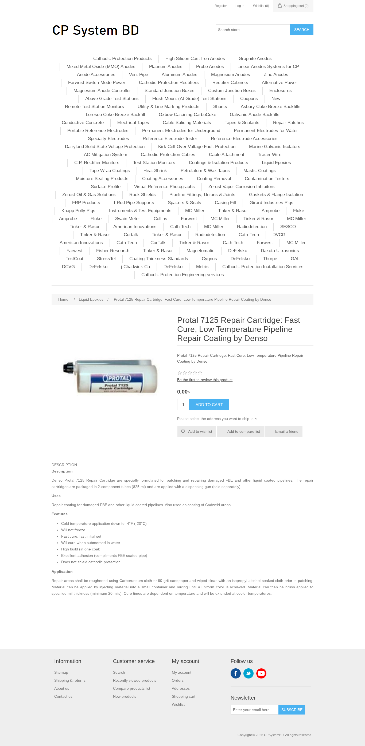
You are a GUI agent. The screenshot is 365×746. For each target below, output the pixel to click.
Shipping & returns (70, 680)
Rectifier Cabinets (230, 82)
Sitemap (61, 672)
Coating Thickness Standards (158, 258)
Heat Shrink (155, 170)
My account (181, 672)
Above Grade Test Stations (112, 98)
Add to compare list (243, 431)
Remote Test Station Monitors (94, 106)
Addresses (181, 688)
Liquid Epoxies (276, 162)
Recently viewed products (134, 680)
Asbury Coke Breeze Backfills (271, 106)
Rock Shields (142, 194)
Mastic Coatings (259, 170)
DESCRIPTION (64, 465)
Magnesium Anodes (230, 74)
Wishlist (178, 704)
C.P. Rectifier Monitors (96, 162)
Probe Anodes (210, 66)
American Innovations (135, 226)
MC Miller (194, 210)
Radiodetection (252, 226)
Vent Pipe (138, 74)
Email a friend (286, 431)
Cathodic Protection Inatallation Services (263, 266)
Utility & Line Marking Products (169, 106)
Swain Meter (127, 218)
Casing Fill (225, 202)
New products (124, 696)
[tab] (182, 465)
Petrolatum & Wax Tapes (205, 170)
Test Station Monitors (154, 162)
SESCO (288, 226)
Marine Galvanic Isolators (274, 146)
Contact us (63, 696)
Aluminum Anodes (179, 74)
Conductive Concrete (83, 122)
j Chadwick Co (135, 266)
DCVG (68, 266)
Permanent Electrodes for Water (266, 130)
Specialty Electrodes (108, 138)
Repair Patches (288, 122)
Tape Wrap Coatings (110, 170)
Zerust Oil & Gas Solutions (89, 194)
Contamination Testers (267, 178)
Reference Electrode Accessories (244, 138)
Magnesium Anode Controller (102, 90)
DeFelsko (237, 250)
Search (301, 29)
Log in (239, 6)
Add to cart (209, 404)
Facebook (236, 673)
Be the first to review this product (204, 380)
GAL (295, 258)
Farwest (189, 218)
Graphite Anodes (255, 58)
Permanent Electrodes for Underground (181, 130)
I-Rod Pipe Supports (134, 202)
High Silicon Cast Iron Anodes (195, 58)
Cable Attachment (226, 154)
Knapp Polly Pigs (78, 210)
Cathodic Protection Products (122, 58)
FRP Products (86, 202)
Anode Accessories (96, 74)
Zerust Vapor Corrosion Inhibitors (241, 186)
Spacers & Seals (184, 202)
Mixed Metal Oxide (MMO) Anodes (101, 66)
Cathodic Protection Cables (168, 154)
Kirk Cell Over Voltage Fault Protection (196, 146)
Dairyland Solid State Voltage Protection (105, 146)
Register (221, 6)
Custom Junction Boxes (232, 90)
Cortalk (131, 234)
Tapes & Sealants (242, 122)
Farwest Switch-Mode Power (96, 82)
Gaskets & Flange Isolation (276, 194)
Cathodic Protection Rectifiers (169, 82)
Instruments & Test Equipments (140, 210)
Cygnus (209, 258)
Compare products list (131, 688)
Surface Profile (106, 186)
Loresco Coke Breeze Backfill (115, 114)
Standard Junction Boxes (170, 90)
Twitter (248, 673)
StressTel (106, 258)
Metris (202, 266)
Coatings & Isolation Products (218, 162)
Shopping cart (183, 696)
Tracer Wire (269, 154)
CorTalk (158, 242)
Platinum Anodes (166, 66)
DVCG (279, 234)
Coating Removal (214, 178)
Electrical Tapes (133, 122)
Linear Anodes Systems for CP (268, 66)
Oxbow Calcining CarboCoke (187, 114)
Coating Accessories (162, 178)
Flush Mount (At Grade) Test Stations (189, 98)
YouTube (261, 673)
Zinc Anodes (276, 74)
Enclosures (280, 90)
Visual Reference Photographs (164, 186)
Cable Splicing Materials (187, 122)
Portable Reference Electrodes (98, 130)
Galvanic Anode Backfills (254, 114)
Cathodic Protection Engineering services (182, 274)
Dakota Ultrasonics (280, 250)
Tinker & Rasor (233, 210)
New (275, 98)
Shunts (220, 106)
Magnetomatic (201, 250)
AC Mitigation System (105, 154)
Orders (178, 680)
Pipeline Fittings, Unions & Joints (202, 194)
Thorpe (270, 258)
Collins (160, 218)
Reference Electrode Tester (170, 138)
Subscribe (291, 710)
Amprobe (270, 210)
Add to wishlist (200, 431)
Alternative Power (279, 82)
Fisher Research (112, 250)
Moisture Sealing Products (102, 178)
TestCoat (74, 258)
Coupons (249, 98)
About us (61, 688)
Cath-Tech (180, 226)
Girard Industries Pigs (271, 202)
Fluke (298, 210)
